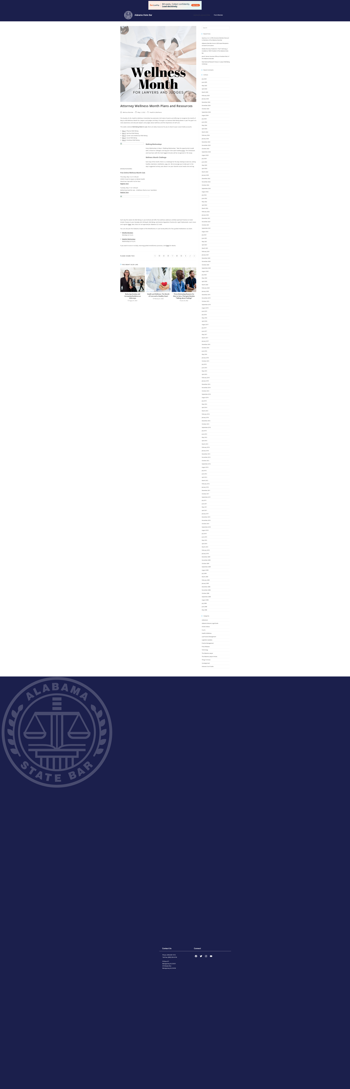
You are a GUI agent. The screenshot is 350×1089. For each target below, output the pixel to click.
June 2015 (204, 367)
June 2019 (204, 311)
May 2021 (204, 241)
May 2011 (204, 507)
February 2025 (206, 95)
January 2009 (205, 583)
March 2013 (205, 444)
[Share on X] (155, 256)
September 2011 (206, 497)
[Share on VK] (177, 256)
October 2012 (205, 460)
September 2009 (206, 567)
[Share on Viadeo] (190, 256)
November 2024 (206, 105)
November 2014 (206, 387)
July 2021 (204, 235)
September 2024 (206, 112)
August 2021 (205, 231)
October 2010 (205, 523)
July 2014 (204, 401)
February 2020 (206, 288)
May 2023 (204, 165)
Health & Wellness (156, 112)
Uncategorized (206, 663)
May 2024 (204, 125)
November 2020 (206, 261)
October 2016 (205, 347)
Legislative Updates (207, 640)
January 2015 (205, 381)
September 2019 (206, 304)
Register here (124, 184)
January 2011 (205, 513)
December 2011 (206, 490)
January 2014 (205, 417)
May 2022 (204, 201)
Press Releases (206, 646)
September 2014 (206, 394)
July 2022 (204, 195)
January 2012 (205, 487)
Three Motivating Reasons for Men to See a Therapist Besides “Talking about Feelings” (184, 296)
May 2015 (204, 371)
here (183, 150)
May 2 (124, 131)
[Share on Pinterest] (164, 256)
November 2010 (206, 520)
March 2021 (205, 248)
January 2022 (205, 215)
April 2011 (204, 510)
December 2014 (206, 384)
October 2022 (205, 185)
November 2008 (206, 590)
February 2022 (206, 211)
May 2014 (204, 404)
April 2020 (204, 281)
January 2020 (205, 291)
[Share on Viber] (172, 256)
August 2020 (205, 271)
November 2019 (206, 298)
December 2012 (206, 454)
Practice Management (208, 643)
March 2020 (205, 284)
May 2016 (204, 354)
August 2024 (205, 115)
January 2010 (205, 553)
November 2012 (206, 457)
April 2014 (204, 407)
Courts (203, 630)
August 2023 (205, 155)
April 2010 (204, 543)
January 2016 (205, 358)
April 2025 (204, 89)
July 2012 (204, 470)
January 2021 (205, 255)
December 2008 (206, 587)
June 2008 (204, 606)
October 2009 (205, 563)
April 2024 (204, 129)
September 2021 (206, 228)
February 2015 (206, 377)
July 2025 (204, 79)
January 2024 (205, 138)
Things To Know (206, 660)
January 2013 (205, 450)
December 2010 (206, 517)
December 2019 (206, 294)
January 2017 (205, 341)
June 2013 (204, 434)
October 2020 (205, 265)
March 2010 (205, 547)
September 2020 (206, 268)
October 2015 (205, 361)
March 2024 (205, 132)
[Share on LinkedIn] (168, 256)
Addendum (205, 620)
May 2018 (204, 318)
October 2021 (205, 225)
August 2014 (205, 397)
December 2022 (206, 178)
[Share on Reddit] (181, 256)
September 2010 (206, 527)
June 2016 (204, 351)
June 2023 (204, 162)
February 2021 (206, 251)
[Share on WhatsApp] (194, 256)
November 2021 (206, 221)
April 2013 (204, 440)
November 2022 (206, 182)
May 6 (124, 140)
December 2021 (206, 218)
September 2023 (206, 152)
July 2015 (204, 364)
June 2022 (204, 198)
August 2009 (205, 570)
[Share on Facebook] (159, 256)
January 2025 (205, 99)
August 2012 (205, 467)
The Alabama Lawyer (207, 653)
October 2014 (205, 391)
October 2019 (205, 301)
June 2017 (204, 331)
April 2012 (204, 477)
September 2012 (206, 464)
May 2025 (204, 85)
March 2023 (205, 172)
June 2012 (204, 474)
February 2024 (206, 135)
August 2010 (205, 530)
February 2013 (206, 447)
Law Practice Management (209, 636)
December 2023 (206, 142)
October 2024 (205, 109)
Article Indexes (206, 626)
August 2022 (205, 192)
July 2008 (204, 603)
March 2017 (205, 338)
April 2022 (204, 205)
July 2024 (204, 119)
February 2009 (206, 580)
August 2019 (205, 308)
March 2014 (205, 411)
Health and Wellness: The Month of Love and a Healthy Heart (158, 295)
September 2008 (206, 596)
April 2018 (204, 321)
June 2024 (204, 122)
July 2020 (204, 275)
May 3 (124, 133)
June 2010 (204, 537)
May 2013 (204, 437)
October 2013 (205, 424)
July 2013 (204, 430)
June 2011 (204, 504)
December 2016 (206, 344)
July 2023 (204, 158)
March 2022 (205, 208)
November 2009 (206, 560)
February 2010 (206, 550)
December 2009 (206, 557)
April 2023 (204, 168)
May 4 (124, 135)
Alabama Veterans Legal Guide (210, 623)
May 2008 (204, 610)
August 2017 (205, 324)
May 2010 (204, 540)
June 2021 (204, 238)
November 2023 (206, 145)
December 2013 (206, 421)
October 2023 (205, 148)
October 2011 (205, 494)
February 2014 (206, 414)
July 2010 (204, 533)
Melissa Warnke (128, 112)
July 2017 (204, 328)
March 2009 (205, 577)
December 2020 (206, 258)
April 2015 (204, 374)
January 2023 (205, 175)
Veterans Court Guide (207, 666)
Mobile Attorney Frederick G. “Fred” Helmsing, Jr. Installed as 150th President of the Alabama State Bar (215, 51)
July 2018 (204, 314)
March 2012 (205, 480)
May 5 (124, 138)
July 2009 (204, 573)
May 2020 (204, 278)
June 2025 (204, 82)
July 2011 (204, 500)
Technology (205, 650)
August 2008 (205, 600)
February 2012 (206, 484)
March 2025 (205, 92)
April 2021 (204, 245)
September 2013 (206, 427)
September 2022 (206, 188)
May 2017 (204, 334)
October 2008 (205, 593)
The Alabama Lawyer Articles (209, 656)
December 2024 (206, 102)
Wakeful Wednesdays (128, 239)
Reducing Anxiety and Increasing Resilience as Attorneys (132, 296)
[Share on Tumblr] (185, 256)
